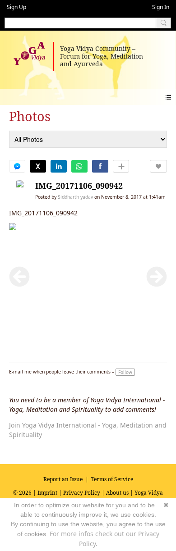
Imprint (47, 492)
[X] (38, 166)
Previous (19, 276)
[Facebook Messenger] (17, 166)
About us (117, 492)
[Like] (158, 166)
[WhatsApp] (79, 166)
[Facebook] (100, 166)
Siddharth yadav (75, 197)
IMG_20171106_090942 (79, 185)
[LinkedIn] (59, 166)
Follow (125, 372)
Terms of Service (112, 479)
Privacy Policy (81, 492)
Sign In (160, 7)
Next (156, 276)
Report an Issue (63, 479)
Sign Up (16, 7)
